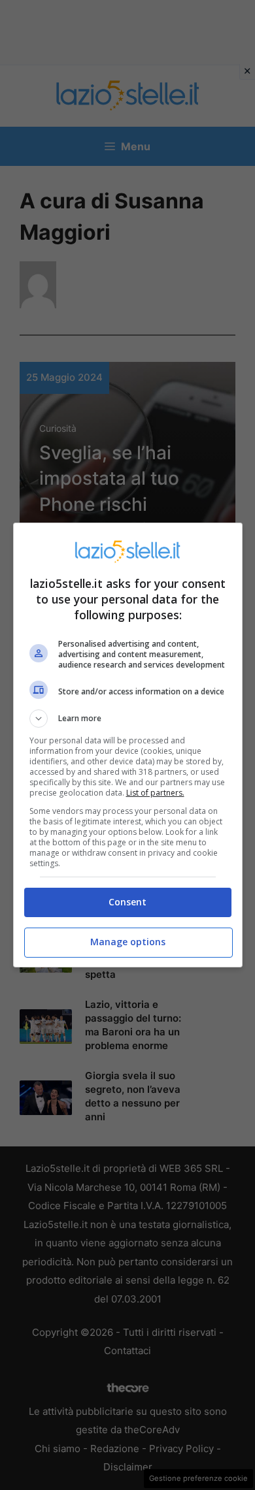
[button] (127, 718)
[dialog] (128, 745)
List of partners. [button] (155, 792)
